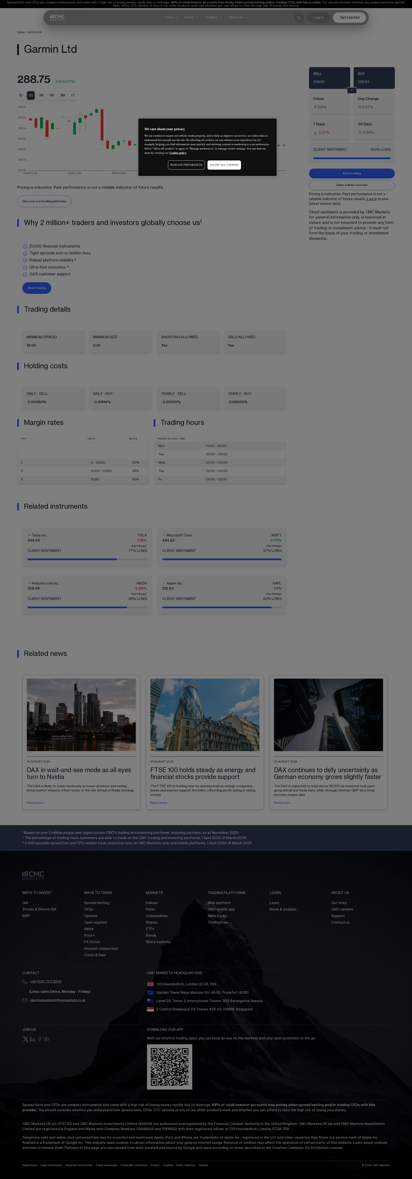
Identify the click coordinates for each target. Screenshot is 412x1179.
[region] (207, 147)
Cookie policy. (178, 152)
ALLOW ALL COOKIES (224, 164)
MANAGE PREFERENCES (186, 164)
